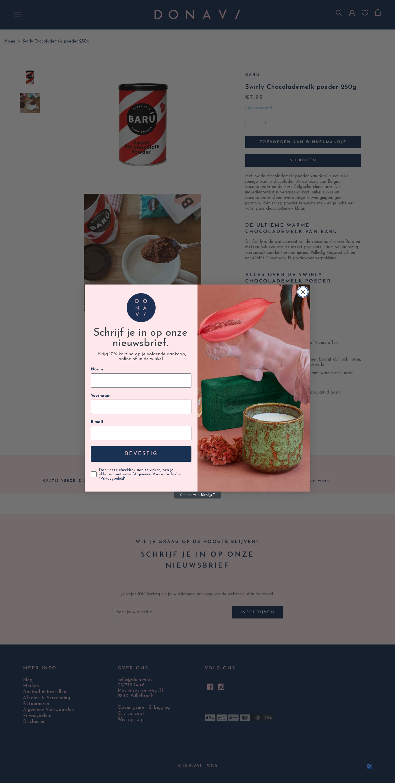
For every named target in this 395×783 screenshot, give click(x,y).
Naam (97, 369)
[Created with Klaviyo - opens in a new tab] (197, 495)
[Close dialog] (303, 292)
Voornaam (100, 396)
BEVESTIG (141, 454)
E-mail (97, 422)
